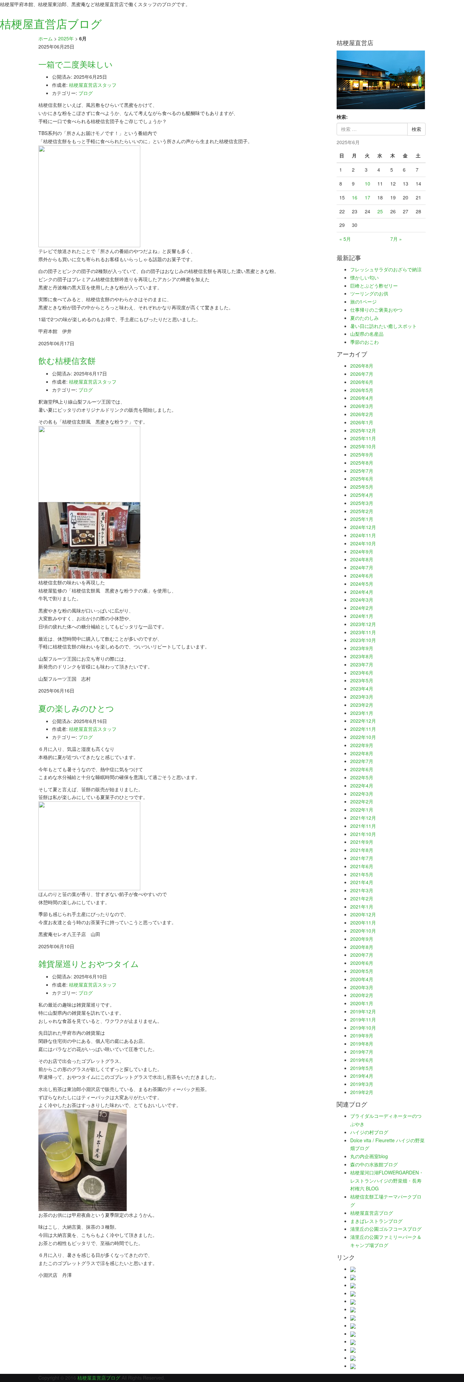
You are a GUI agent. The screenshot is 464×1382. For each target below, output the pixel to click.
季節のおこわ (364, 341)
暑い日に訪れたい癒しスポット (383, 326)
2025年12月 (363, 430)
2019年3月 (361, 1084)
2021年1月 (361, 906)
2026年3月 (361, 406)
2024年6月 (361, 575)
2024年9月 (361, 551)
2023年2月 (361, 704)
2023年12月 (363, 624)
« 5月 (345, 238)
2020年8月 (361, 946)
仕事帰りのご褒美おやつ (376, 309)
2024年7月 (361, 567)
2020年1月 (361, 1003)
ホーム (45, 38)
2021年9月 (361, 841)
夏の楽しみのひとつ (76, 708)
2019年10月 (363, 1027)
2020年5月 (361, 971)
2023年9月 (361, 648)
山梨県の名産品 (366, 333)
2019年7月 (361, 1051)
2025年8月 (361, 462)
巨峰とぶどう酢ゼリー (374, 285)
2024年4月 (361, 591)
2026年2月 (361, 414)
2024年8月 (361, 559)
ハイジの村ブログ (369, 1132)
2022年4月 (361, 785)
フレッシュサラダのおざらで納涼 (386, 269)
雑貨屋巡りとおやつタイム (88, 963)
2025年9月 (361, 454)
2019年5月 (361, 1068)
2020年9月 (361, 938)
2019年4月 (361, 1075)
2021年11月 (363, 825)
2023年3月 (361, 696)
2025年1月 (361, 518)
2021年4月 (361, 882)
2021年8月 (361, 849)
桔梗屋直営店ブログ (371, 1212)
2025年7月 (361, 470)
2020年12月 (363, 914)
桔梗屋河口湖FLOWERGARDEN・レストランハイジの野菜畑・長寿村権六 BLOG (387, 1180)
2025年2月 (361, 511)
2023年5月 (361, 680)
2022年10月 (363, 737)
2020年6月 (361, 962)
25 (380, 211)
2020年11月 (363, 922)
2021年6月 (361, 866)
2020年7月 (361, 954)
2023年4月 (361, 688)
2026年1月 (361, 422)
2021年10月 (363, 834)
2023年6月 (361, 672)
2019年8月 (361, 1043)
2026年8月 (361, 365)
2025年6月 (361, 478)
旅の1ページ (363, 301)
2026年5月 (361, 390)
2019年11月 (363, 1019)
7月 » (396, 238)
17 (367, 197)
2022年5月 (361, 777)
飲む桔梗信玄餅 (67, 360)
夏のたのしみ (364, 317)
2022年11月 (363, 728)
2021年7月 (361, 858)
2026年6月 (361, 381)
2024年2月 (361, 607)
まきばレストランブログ (376, 1221)
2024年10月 (363, 543)
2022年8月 (361, 753)
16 (354, 197)
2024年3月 (361, 599)
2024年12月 (363, 527)
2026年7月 (361, 373)
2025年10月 (363, 446)
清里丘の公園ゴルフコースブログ (386, 1228)
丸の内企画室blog (369, 1156)
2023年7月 (361, 664)
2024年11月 (363, 535)
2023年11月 (363, 632)
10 (367, 183)
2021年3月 (361, 890)
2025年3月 (361, 503)
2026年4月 (361, 397)
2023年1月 (361, 712)
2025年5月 (361, 486)
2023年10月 (363, 640)
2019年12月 (363, 1011)
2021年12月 (363, 817)
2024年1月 (361, 615)
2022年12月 (363, 720)
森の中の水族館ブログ (374, 1164)
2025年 (66, 38)
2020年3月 (361, 987)
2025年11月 (363, 438)
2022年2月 (361, 801)
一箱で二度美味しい (79, 64)
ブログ (85, 93)
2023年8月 (361, 656)
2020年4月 (361, 979)
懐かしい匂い (364, 277)
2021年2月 (361, 898)
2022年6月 (361, 769)
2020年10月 (363, 930)
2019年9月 (361, 1035)
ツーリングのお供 (369, 293)
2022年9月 (361, 745)
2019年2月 (361, 1092)
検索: (342, 116)
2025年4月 (361, 494)
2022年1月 (361, 809)
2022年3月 (361, 793)
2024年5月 (361, 583)
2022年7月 (361, 761)
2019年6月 (361, 1059)
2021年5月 (361, 874)
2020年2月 (361, 995)
